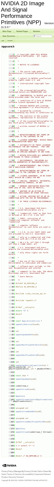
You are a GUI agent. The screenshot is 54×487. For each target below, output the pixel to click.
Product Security (9, 477)
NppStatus (20, 396)
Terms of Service (14, 474)
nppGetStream (22, 389)
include (10, 40)
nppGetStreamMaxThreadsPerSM (30, 422)
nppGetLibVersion (24, 324)
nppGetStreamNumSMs (25, 411)
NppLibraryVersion (31, 321)
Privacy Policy (7, 471)
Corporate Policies (42, 474)
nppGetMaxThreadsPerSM (27, 355)
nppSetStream (22, 432)
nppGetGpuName (22, 379)
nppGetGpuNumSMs (23, 335)
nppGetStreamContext (26, 400)
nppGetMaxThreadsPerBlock (28, 345)
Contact (20, 477)
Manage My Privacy (22, 471)
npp (2, 40)
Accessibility (28, 474)
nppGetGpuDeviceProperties (29, 365)
